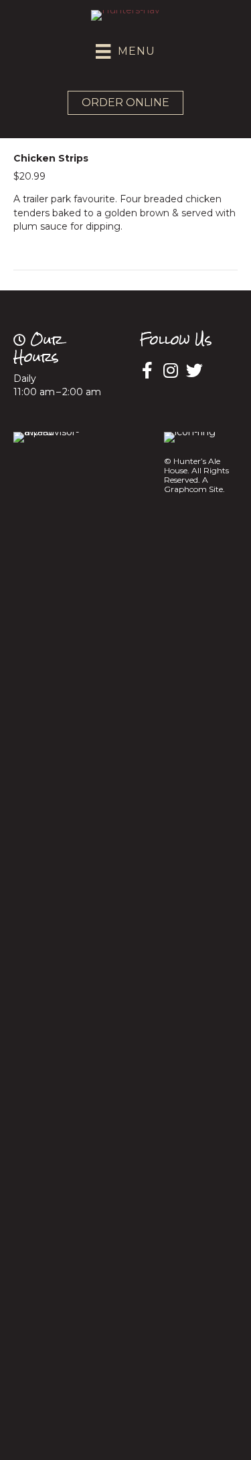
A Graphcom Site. (194, 484)
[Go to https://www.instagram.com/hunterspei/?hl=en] (171, 371)
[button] (125, 102)
